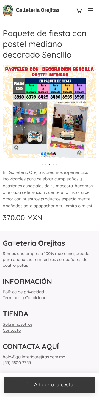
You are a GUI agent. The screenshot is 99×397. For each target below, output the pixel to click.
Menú (90, 10)
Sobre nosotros (17, 324)
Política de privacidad (23, 291)
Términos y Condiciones (25, 297)
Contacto (12, 330)
